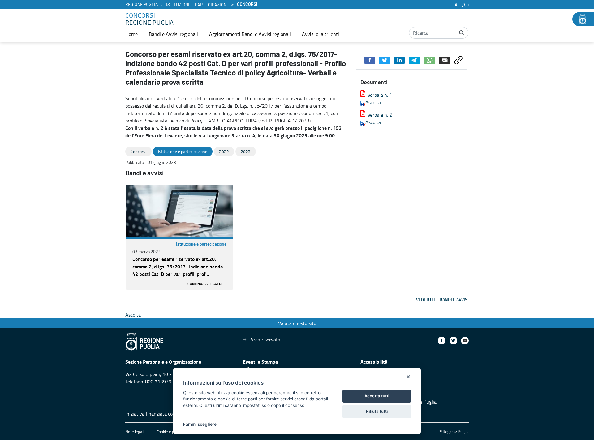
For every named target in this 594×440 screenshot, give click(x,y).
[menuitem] (131, 34)
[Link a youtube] (465, 340)
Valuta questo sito (297, 323)
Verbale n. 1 (380, 95)
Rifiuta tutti (377, 411)
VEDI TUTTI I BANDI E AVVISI (442, 299)
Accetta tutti (376, 395)
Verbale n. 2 (380, 114)
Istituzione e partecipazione (197, 5)
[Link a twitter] (453, 340)
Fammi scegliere (200, 424)
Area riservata (265, 339)
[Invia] (462, 33)
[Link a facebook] (442, 340)
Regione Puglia (141, 4)
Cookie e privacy (170, 431)
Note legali (134, 431)
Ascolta (373, 102)
